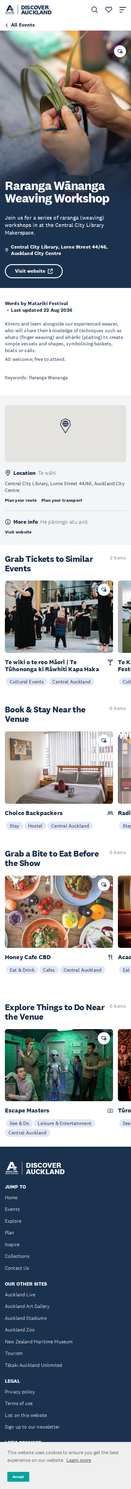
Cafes (49, 970)
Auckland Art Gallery (27, 1306)
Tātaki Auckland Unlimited (33, 1365)
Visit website (30, 271)
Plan (9, 1232)
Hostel (35, 826)
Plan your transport (61, 500)
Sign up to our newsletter (32, 1427)
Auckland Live (20, 1294)
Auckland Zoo (20, 1330)
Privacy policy (20, 1392)
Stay (14, 826)
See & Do (19, 1123)
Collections (17, 1256)
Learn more (78, 1460)
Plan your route (21, 500)
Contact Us (17, 1268)
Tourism (14, 1353)
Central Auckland (71, 682)
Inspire (12, 1244)
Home (11, 1197)
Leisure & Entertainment (64, 1123)
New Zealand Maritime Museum (39, 1341)
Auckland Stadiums (26, 1318)
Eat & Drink (22, 970)
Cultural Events (27, 682)
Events (12, 1209)
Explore (13, 1221)
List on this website (26, 1415)
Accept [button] (18, 1476)
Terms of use (19, 1403)
